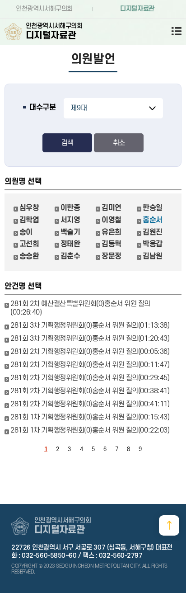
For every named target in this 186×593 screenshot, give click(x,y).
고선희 (29, 244)
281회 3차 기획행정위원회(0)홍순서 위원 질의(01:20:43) (89, 338)
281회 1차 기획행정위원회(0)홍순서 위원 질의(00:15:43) (89, 417)
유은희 (111, 232)
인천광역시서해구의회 (44, 9)
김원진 (153, 232)
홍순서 (153, 220)
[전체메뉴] (172, 31)
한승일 (153, 208)
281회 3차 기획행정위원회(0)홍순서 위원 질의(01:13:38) (89, 325)
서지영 (70, 220)
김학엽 (29, 220)
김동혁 (111, 244)
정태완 (70, 244)
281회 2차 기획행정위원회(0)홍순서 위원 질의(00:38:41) (89, 391)
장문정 (111, 256)
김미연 (111, 208)
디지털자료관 (137, 9)
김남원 (153, 256)
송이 (26, 232)
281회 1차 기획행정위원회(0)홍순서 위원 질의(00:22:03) (89, 430)
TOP (169, 525)
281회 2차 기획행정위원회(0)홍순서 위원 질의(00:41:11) (89, 404)
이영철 (111, 220)
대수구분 (42, 108)
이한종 (70, 208)
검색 (67, 143)
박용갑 (153, 244)
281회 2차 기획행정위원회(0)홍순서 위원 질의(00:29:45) (89, 378)
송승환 (29, 256)
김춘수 (70, 256)
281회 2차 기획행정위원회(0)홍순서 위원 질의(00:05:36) (89, 352)
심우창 (29, 208)
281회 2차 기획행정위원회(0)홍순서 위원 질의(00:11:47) (89, 365)
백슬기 (70, 232)
